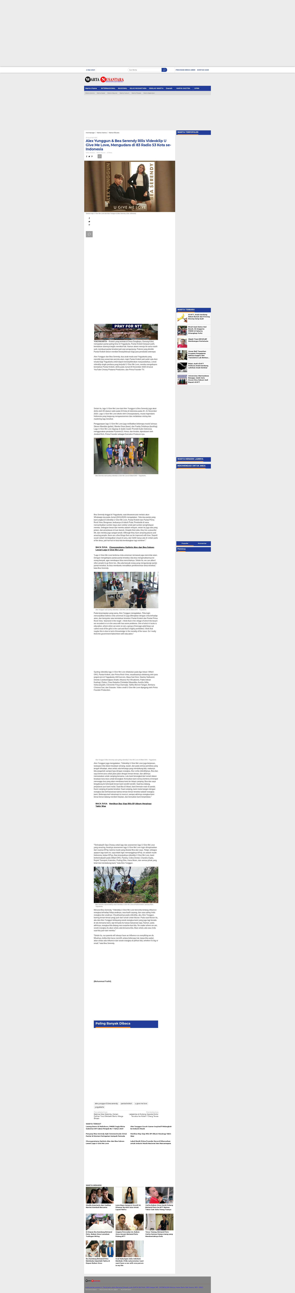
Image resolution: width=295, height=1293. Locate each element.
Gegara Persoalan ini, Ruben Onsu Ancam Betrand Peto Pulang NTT (127, 1234)
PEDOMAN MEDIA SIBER (108, 1289)
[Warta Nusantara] (104, 79)
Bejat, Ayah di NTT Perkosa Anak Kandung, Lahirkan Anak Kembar (198, 366)
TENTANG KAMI (90, 1289)
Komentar (202, 543)
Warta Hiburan (100, 152)
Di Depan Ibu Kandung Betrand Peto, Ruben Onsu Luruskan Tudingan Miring (99, 1234)
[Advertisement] (69, 51)
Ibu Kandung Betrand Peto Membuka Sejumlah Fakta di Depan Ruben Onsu (98, 1261)
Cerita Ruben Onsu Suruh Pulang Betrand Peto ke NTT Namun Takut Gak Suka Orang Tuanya (159, 1207)
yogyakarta (99, 1107)
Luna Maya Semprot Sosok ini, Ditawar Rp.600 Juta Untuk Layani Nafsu (128, 1207)
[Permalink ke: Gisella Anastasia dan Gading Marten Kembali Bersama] (100, 1195)
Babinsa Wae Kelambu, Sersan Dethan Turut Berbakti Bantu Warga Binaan (108, 1115)
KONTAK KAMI (126, 1289)
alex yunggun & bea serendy (106, 1103)
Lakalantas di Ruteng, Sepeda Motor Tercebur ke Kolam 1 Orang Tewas (143, 1114)
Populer (185, 543)
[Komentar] (100, 156)
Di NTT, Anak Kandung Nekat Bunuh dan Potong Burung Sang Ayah (199, 317)
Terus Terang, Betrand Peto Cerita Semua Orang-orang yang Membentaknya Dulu (159, 1234)
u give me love (141, 1103)
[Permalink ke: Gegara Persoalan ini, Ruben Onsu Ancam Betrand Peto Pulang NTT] (130, 1222)
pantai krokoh (126, 1103)
